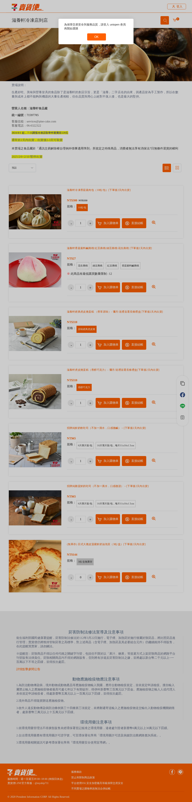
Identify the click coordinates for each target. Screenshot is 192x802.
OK (96, 36)
